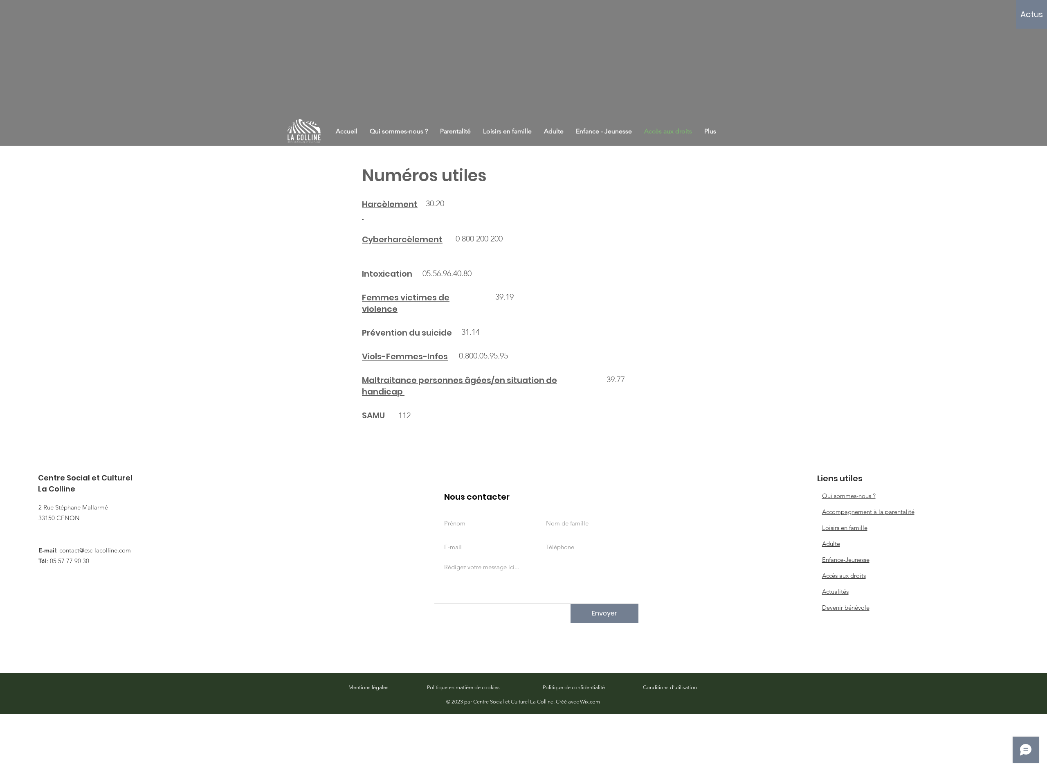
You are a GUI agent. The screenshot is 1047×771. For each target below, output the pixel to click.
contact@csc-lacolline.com (95, 550)
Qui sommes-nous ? (849, 496)
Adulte (831, 544)
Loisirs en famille (844, 528)
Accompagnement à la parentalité (868, 512)
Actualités (835, 591)
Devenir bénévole (846, 607)
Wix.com (590, 702)
